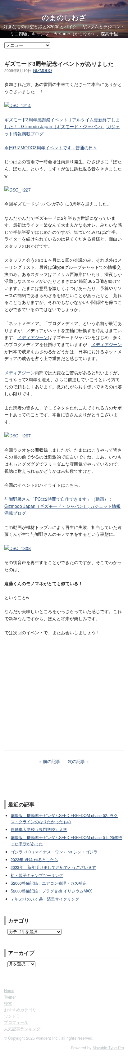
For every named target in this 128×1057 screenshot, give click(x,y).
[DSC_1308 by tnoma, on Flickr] (17, 548)
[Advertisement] (51, 696)
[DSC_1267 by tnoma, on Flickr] (17, 435)
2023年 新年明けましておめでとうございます (53, 867)
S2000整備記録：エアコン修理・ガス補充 (48, 883)
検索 (8, 1003)
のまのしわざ (64, 17)
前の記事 (51, 761)
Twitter (10, 997)
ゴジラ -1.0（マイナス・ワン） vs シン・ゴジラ (54, 852)
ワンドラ (12, 1016)
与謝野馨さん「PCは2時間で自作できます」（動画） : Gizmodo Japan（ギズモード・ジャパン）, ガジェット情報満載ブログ (62, 506)
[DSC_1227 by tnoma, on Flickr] (17, 190)
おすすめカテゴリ (20, 1010)
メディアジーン (32, 337)
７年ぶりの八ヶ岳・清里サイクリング (45, 899)
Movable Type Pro (108, 1047)
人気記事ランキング (22, 1029)
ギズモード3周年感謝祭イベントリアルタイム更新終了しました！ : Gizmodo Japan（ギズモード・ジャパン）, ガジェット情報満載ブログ (62, 126)
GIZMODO (42, 70)
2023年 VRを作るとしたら (34, 859)
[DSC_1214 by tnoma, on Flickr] (17, 105)
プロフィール (16, 1022)
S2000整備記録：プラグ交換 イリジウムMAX (51, 891)
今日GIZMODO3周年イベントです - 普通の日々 (50, 147)
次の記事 (76, 761)
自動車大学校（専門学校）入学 (39, 829)
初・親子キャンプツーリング (37, 875)
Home (9, 990)
